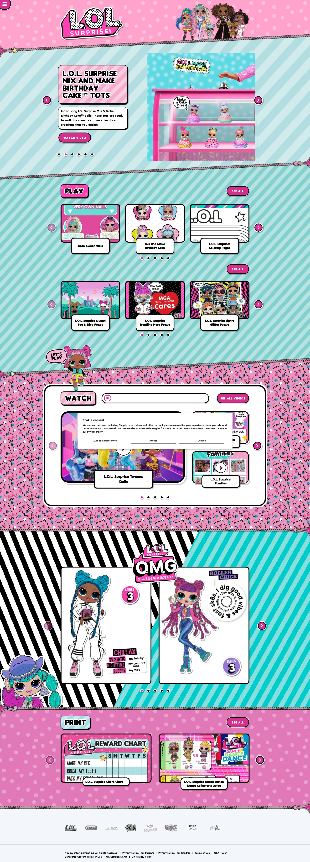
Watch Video (74, 127)
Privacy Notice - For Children (174, 852)
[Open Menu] (5, 5)
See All (238, 191)
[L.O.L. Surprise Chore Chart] (106, 761)
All (107, 398)
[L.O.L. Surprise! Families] (201, 107)
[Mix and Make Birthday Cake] (155, 230)
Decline (202, 440)
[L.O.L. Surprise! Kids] (92, 23)
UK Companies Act (116, 856)
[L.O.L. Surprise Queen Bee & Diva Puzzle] (90, 307)
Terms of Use (202, 852)
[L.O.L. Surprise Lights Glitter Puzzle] (219, 307)
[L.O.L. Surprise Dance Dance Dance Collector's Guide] (204, 763)
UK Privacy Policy (141, 856)
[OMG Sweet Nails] (90, 230)
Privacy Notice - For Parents (138, 852)
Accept (153, 440)
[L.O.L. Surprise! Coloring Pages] (219, 230)
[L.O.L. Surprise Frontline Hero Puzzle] (155, 307)
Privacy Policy (95, 431)
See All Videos (233, 398)
